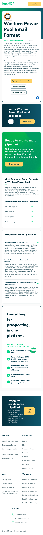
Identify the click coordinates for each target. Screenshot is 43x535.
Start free (34, 4)
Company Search (28, 449)
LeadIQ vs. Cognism (29, 491)
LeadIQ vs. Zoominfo (29, 480)
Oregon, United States (16, 40)
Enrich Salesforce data (10, 455)
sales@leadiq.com (21, 522)
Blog (24, 445)
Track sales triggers (9, 445)
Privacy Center (27, 468)
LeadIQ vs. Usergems (29, 499)
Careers (25, 457)
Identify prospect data (10, 441)
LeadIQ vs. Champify (29, 503)
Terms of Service (8, 487)
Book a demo (29, 411)
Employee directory (18, 92)
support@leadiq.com (22, 518)
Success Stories (7, 458)
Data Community (28, 460)
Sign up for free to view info (21, 81)
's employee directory (17, 295)
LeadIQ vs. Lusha (28, 487)
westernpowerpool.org (25, 248)
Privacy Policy (7, 480)
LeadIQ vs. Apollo (28, 483)
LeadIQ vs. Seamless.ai (30, 495)
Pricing (24, 441)
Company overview (18, 86)
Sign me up (14, 164)
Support (25, 453)
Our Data (25, 464)
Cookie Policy (7, 483)
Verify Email (27, 121)
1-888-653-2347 (20, 514)
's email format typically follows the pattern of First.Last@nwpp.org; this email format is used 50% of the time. (21, 268)
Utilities (16, 245)
